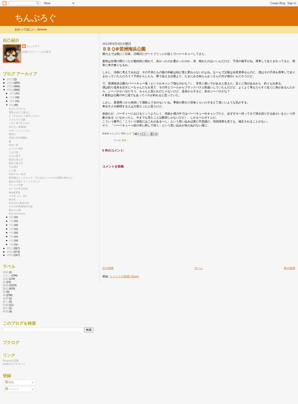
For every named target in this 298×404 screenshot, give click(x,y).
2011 (10, 248)
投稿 (11, 382)
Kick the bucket (17, 213)
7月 (11, 221)
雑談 (5, 288)
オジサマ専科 (16, 148)
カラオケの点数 (17, 119)
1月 (11, 244)
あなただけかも (17, 108)
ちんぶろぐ (35, 18)
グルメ (7, 275)
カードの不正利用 (18, 188)
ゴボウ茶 (13, 152)
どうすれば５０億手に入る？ (24, 116)
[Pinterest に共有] (156, 134)
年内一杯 (13, 145)
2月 (11, 240)
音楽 (5, 278)
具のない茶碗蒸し (18, 126)
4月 (11, 232)
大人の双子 (15, 156)
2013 (10, 86)
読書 (5, 304)
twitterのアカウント (14, 363)
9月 (11, 105)
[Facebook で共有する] (152, 134)
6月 (11, 225)
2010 (10, 251)
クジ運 (12, 170)
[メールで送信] (139, 134)
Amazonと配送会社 (19, 203)
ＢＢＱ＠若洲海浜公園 (21, 206)
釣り (5, 301)
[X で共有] (148, 134)
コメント (13, 389)
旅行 (5, 308)
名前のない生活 (17, 174)
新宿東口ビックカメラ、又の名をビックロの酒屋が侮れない (41, 177)
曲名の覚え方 (16, 163)
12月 (12, 93)
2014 (10, 82)
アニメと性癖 (16, 185)
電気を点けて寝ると (19, 112)
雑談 (5, 272)
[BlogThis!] (144, 134)
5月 (11, 229)
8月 (11, 217)
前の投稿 (289, 268)
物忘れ (12, 134)
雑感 (124, 140)
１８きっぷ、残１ (18, 196)
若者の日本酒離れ (18, 137)
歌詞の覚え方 (16, 159)
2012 (10, 89)
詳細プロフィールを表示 (36, 51)
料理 (5, 311)
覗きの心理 (15, 210)
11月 (12, 97)
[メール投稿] (135, 133)
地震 (5, 298)
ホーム (198, 268)
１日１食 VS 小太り (19, 123)
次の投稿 (108, 268)
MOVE (12, 199)
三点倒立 (13, 166)
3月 (11, 236)
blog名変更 (14, 192)
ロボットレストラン (19, 130)
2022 (10, 79)
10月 (12, 101)
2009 (10, 255)
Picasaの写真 (11, 360)
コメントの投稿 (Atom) (124, 276)
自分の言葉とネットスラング (24, 181)
